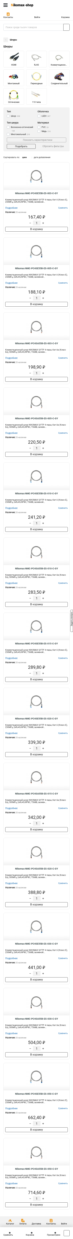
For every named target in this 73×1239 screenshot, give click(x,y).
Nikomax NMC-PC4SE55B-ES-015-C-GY (36, 643)
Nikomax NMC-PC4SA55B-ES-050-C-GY (36, 1169)
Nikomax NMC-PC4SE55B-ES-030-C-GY (36, 943)
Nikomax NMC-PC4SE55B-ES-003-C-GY (36, 193)
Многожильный (20, 134)
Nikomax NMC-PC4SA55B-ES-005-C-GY (36, 418)
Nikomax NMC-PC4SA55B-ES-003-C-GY (36, 343)
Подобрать (21, 146)
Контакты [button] (8, 17)
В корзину (36, 229)
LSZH (46, 116)
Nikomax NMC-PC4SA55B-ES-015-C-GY (36, 793)
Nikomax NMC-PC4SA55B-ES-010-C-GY (36, 568)
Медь (46, 131)
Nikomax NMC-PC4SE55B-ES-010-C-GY (36, 493)
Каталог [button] (10, 1224)
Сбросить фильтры (53, 146)
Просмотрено (53, 1235)
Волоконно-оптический (22, 129)
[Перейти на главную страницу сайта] (25, 5)
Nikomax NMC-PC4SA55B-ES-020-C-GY (36, 868)
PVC (45, 127)
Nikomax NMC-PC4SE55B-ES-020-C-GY (36, 718)
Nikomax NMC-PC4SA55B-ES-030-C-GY (36, 1018)
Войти (37, 17)
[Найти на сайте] (66, 27)
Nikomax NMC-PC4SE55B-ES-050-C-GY (36, 1093)
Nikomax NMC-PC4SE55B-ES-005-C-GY (36, 268)
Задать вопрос (71, 619)
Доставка (36, 1224)
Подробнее (11, 207)
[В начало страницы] (67, 1233)
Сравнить (8, 1235)
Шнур (15, 116)
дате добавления (42, 157)
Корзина (65, 17)
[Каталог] (5, 5)
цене (24, 157)
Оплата (22, 1224)
